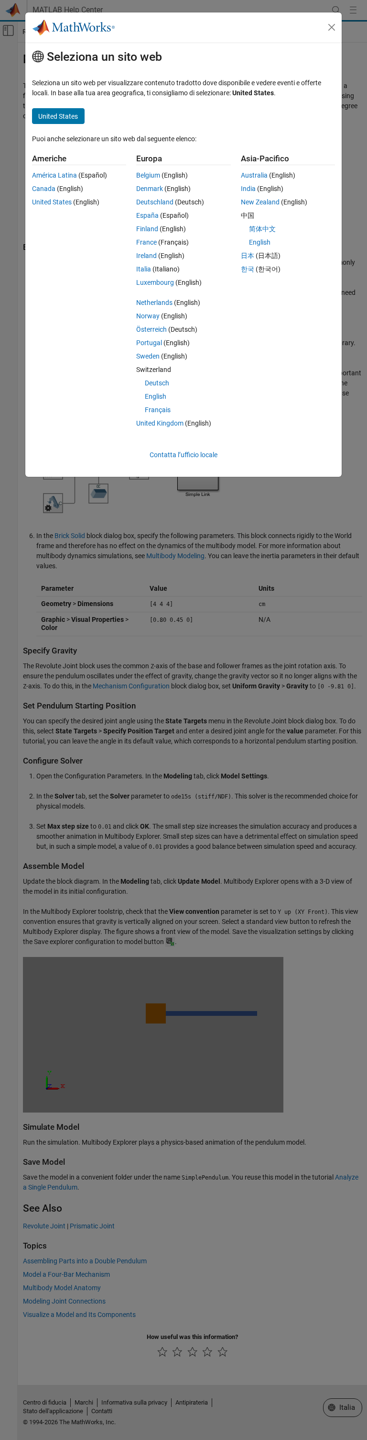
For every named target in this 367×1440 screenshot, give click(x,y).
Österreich (151, 329)
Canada (43, 188)
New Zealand (260, 202)
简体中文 (262, 229)
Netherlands (154, 302)
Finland (147, 229)
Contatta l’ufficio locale (183, 455)
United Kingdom (160, 423)
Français (158, 410)
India (248, 188)
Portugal (149, 343)
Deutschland (154, 202)
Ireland (146, 255)
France (146, 242)
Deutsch (157, 383)
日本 (247, 255)
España (147, 215)
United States (52, 202)
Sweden (148, 356)
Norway (148, 316)
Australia (254, 175)
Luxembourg (155, 282)
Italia (143, 269)
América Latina (54, 175)
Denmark (149, 188)
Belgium (148, 175)
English (155, 396)
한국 (247, 269)
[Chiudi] (331, 27)
